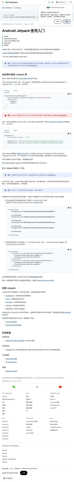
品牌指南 (17, 468)
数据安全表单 (33, 65)
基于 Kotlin (5, 163)
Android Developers (7, 24)
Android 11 (5, 439)
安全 (3, 402)
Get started (7, 8)
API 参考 (28, 427)
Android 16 (5, 424)
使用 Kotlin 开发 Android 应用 (15, 341)
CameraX (9, 305)
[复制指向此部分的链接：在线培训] (11, 337)
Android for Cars (55, 405)
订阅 (23, 473)
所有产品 (4, 462)
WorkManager (10, 296)
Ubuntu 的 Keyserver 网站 (45, 280)
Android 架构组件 (11, 322)
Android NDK (30, 433)
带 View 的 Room (11, 362)
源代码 (4, 405)
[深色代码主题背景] (68, 94)
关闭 (57, 21)
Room (8, 299)
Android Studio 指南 (32, 421)
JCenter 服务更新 (61, 115)
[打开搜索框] (49, 2)
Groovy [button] (6, 90)
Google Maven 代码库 (26, 78)
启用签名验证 (51, 175)
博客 (3, 411)
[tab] (6, 90)
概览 (23, 309)
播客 (3, 414)
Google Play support (56, 427)
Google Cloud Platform (9, 459)
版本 (28, 159)
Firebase (4, 456)
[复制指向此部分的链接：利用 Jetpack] (17, 288)
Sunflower (9, 350)
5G (27, 411)
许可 (11, 468)
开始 (66, 21)
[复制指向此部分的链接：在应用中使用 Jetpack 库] (29, 75)
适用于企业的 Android (8, 399)
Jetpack (18, 8)
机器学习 (28, 399)
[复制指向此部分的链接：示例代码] (11, 346)
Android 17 (5, 421)
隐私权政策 (29, 408)
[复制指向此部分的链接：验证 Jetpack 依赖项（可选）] (27, 168)
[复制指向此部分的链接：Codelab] (11, 355)
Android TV (53, 408)
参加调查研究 (54, 430)
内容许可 (19, 378)
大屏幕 (52, 396)
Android (4, 396)
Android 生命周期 (11, 359)
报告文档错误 (54, 424)
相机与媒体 (29, 405)
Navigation (9, 302)
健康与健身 (29, 402)
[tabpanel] (37, 101)
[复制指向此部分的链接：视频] (7, 367)
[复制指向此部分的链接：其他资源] (12, 333)
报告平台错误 (54, 421)
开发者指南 (29, 424)
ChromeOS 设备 (54, 402)
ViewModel (59, 122)
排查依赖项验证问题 (35, 277)
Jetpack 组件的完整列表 (13, 325)
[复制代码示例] (71, 94)
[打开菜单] (3, 2)
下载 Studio (29, 430)
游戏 (27, 396)
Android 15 (5, 427)
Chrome (4, 453)
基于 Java (15, 163)
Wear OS (52, 399)
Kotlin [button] (15, 90)
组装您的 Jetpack (11, 371)
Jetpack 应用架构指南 (9, 53)
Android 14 (5, 430)
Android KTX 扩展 (22, 154)
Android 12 (5, 436)
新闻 (3, 408)
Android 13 (5, 433)
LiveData (51, 122)
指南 (32, 24)
